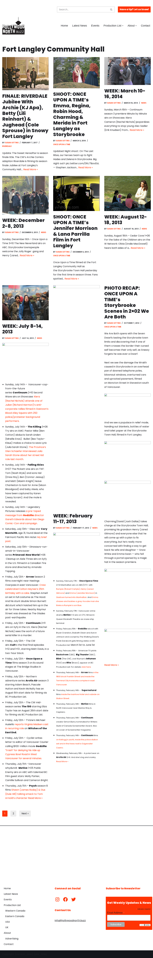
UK (6, 927)
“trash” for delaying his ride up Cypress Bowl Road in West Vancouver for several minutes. (23, 754)
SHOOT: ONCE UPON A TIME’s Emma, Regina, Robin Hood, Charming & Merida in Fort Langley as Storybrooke (72, 114)
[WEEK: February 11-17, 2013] (76, 397)
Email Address (115, 912)
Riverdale (7, 146)
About (7, 933)
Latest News (79, 25)
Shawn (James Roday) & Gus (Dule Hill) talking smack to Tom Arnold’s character (25, 794)
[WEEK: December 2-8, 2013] (25, 195)
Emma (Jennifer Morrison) (82, 593)
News (143, 103)
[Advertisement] (76, 854)
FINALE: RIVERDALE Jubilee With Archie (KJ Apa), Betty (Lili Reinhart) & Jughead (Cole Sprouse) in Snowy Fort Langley (25, 116)
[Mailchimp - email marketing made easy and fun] (145, 925)
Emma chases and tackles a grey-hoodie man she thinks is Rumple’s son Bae (77, 601)
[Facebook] (65, 899)
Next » (25, 813)
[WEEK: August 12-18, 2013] (127, 193)
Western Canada (15, 910)
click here (86, 666)
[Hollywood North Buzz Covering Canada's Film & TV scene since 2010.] (13, 25)
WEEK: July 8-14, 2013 (22, 329)
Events (95, 25)
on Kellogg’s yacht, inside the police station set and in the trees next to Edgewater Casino (77, 743)
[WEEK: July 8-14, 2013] (25, 302)
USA (7, 922)
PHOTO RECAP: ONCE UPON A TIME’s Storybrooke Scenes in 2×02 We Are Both (126, 302)
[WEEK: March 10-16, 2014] (127, 71)
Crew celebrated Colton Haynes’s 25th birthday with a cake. (25, 589)
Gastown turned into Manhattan (71, 597)
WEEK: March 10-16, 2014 (124, 93)
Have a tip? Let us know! (134, 9)
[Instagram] (57, 899)
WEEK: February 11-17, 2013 (73, 518)
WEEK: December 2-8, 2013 (23, 223)
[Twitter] (73, 899)
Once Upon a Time (61, 144)
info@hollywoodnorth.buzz (70, 920)
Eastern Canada (14, 916)
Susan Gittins (12, 142)
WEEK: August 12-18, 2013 (125, 219)
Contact (145, 25)
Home (64, 25)
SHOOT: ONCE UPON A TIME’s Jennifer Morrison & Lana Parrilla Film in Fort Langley (75, 231)
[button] (122, 25)
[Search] (111, 9)
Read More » (30, 169)
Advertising (11, 938)
